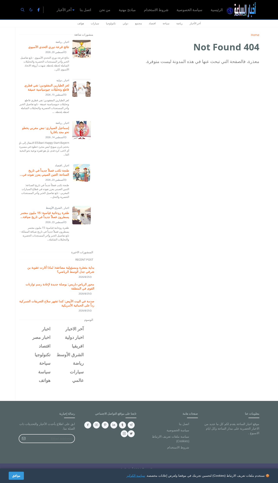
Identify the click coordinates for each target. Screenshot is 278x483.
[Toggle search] (22, 10)
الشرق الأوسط (54, 208)
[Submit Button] (23, 439)
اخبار (66, 42)
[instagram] (124, 433)
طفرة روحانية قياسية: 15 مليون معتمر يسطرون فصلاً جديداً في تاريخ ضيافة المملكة (44, 217)
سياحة (166, 23)
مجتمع (138, 23)
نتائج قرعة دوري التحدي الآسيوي (48, 47)
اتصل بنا (184, 424)
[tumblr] (122, 425)
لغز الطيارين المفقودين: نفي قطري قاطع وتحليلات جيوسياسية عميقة (46, 87)
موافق (16, 475)
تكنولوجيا (111, 23)
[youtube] (96, 425)
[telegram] (131, 425)
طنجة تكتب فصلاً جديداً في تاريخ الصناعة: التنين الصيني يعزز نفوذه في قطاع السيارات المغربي (45, 174)
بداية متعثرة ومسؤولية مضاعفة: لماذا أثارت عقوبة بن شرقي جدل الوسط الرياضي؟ (60, 269)
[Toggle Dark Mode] (31, 9)
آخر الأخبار (195, 23)
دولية (59, 80)
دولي (125, 23)
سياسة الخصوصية (178, 430)
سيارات (95, 23)
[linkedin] (113, 425)
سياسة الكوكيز (135, 475)
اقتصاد (152, 23)
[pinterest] (105, 425)
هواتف (80, 23)
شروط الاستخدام (178, 447)
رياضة (179, 23)
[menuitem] (217, 10)
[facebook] (38, 10)
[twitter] (131, 433)
